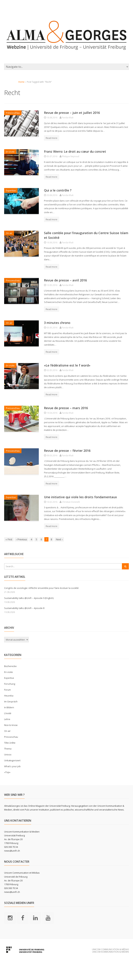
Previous (21, 539)
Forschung (9, 683)
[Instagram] (10, 917)
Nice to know (10, 725)
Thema (7, 748)
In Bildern (9, 707)
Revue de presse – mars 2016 (66, 408)
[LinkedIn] (35, 917)
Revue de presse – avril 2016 (65, 280)
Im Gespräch (10, 701)
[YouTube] (48, 917)
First (9, 539)
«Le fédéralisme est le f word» (67, 365)
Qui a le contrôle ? (58, 190)
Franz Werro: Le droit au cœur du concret (75, 151)
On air (9, 233)
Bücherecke (10, 666)
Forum (7, 689)
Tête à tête (9, 742)
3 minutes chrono (57, 323)
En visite (10, 151)
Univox (7, 754)
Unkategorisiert (12, 760)
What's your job (12, 766)
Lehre (7, 719)
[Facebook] (23, 917)
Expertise (11, 190)
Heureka (8, 695)
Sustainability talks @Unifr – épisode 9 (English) (29, 598)
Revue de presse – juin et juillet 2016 (72, 113)
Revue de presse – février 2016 (67, 450)
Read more (51, 138)
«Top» (7, 772)
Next (59, 539)
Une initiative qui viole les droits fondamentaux (80, 497)
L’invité (7, 713)
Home (21, 81)
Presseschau (13, 112)
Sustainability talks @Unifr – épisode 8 (24, 608)
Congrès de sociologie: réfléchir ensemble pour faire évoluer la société (41, 588)
